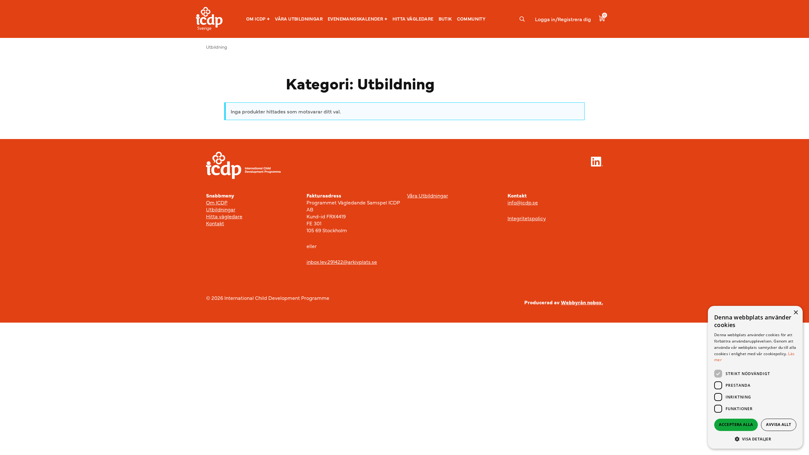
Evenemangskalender (355, 19)
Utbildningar (220, 209)
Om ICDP (256, 19)
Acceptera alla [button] (736, 424)
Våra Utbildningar (427, 195)
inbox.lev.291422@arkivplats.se (342, 261)
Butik (445, 18)
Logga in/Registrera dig (563, 18)
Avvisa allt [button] (778, 424)
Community (471, 18)
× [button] (795, 312)
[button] (258, 19)
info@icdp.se (523, 202)
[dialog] (755, 377)
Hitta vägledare (413, 18)
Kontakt (215, 223)
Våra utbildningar (299, 18)
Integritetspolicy (527, 218)
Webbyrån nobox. (582, 302)
